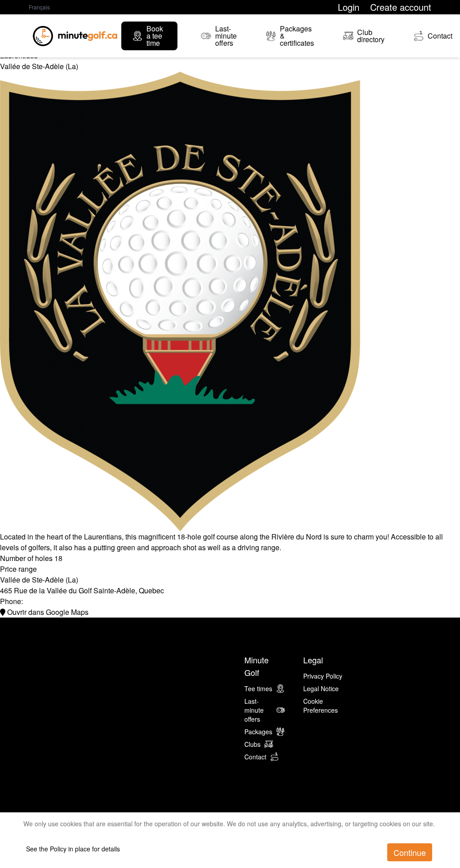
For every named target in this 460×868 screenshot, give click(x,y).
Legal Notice (321, 688)
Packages (258, 731)
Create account (400, 7)
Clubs (252, 744)
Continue (410, 852)
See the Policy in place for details (73, 848)
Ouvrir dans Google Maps (46, 612)
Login (348, 7)
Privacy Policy (322, 675)
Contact (255, 756)
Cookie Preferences (320, 706)
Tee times (258, 688)
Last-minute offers (254, 710)
